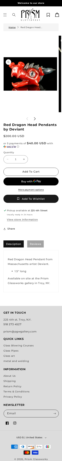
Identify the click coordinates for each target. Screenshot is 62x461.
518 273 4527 (12, 324)
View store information (22, 219)
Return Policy (12, 386)
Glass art (9, 355)
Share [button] (11, 228)
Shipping (9, 381)
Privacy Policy (12, 396)
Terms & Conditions (16, 391)
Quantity (8, 152)
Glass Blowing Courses (18, 345)
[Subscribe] (54, 413)
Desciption (13, 244)
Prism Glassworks (36, 459)
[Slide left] (27, 119)
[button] (5, 15)
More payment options (31, 189)
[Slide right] (35, 119)
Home (12, 27)
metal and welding (16, 361)
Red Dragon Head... (31, 27)
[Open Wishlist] (48, 15)
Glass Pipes (11, 350)
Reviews (35, 244)
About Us (9, 375)
